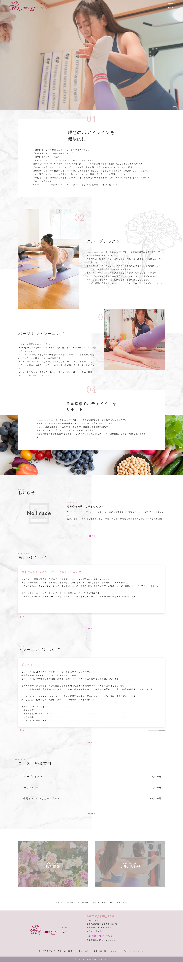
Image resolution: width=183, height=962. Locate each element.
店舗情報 (69, 903)
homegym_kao (85, 959)
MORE (91, 536)
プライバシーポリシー (101, 903)
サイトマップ (121, 903)
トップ (59, 903)
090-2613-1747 (102, 936)
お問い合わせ (82, 903)
